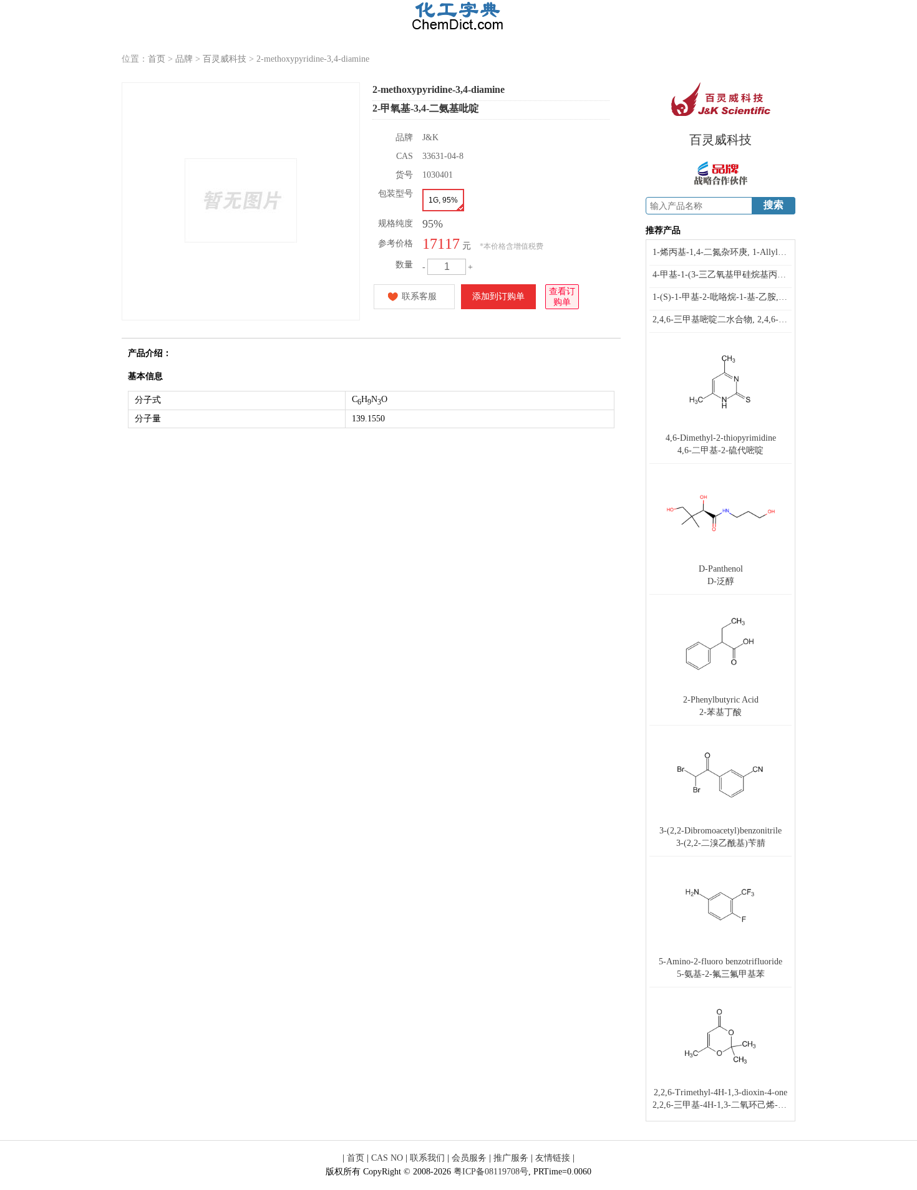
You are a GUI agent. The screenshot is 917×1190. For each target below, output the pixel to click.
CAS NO (387, 1158)
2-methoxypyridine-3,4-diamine (312, 59)
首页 (156, 59)
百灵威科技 (224, 59)
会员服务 (469, 1158)
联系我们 (427, 1158)
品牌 (184, 59)
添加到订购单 (498, 296)
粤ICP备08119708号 (491, 1171)
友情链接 (552, 1158)
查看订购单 (562, 297)
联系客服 (419, 296)
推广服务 (510, 1158)
